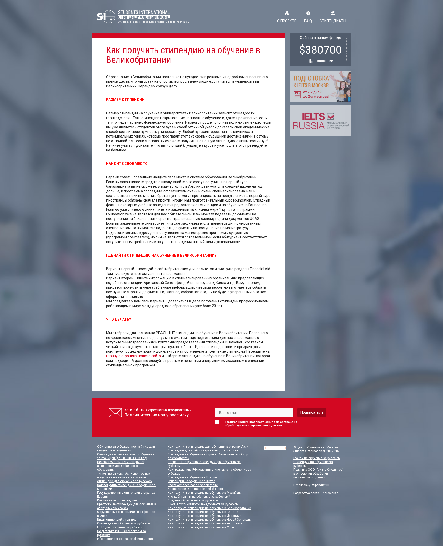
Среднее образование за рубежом (193, 500)
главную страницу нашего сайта (133, 356)
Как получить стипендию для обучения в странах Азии (208, 446)
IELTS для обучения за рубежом (120, 527)
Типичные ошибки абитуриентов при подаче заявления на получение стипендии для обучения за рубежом (124, 477)
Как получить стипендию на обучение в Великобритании (209, 508)
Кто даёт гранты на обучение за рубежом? (199, 496)
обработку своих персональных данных (253, 425)
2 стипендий (324, 61)
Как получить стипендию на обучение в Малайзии (205, 493)
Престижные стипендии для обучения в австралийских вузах (126, 506)
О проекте (286, 21)
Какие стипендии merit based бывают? (196, 489)
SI (133, 16)
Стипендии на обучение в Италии (192, 477)
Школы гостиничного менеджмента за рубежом (203, 504)
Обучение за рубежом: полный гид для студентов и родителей (126, 448)
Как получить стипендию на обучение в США (201, 527)
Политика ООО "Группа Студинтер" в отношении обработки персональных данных (318, 473)
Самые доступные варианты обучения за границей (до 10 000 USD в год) (125, 456)
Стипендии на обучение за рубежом (123, 523)
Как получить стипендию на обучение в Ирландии (204, 516)
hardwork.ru (331, 493)
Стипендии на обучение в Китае (191, 481)
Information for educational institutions (125, 539)
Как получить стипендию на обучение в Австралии (205, 523)
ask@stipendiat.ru (316, 485)
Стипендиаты (333, 21)
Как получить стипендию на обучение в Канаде (203, 512)
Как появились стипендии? (117, 500)
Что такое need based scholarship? (193, 485)
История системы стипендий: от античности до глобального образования (120, 465)
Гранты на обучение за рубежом (316, 458)
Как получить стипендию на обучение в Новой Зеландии (210, 519)
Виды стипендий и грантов (117, 519)
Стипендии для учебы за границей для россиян (203, 450)
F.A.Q (308, 21)
